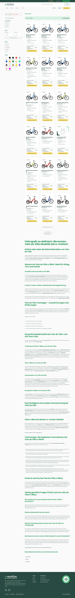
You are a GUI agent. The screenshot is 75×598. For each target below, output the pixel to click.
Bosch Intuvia (56, 354)
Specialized (28, 561)
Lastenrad (17, 8)
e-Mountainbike (46, 340)
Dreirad (11, 8)
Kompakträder (29, 394)
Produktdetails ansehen (32, 50)
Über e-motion (43, 577)
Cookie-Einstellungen (19, 594)
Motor (6, 41)
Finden (67, 4)
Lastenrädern (37, 379)
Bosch (52, 311)
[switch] (6, 14)
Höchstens (16, 32)
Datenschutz (12, 594)
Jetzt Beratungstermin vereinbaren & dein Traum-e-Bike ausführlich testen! (38, 547)
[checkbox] (5, 23)
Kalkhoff (27, 559)
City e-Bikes (49, 366)
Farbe (6, 55)
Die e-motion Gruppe (44, 581)
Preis (6, 30)
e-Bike (7, 8)
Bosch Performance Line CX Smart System (32, 355)
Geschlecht (7, 21)
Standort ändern (66, 18)
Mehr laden (47, 233)
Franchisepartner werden (44, 579)
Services (54, 8)
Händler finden (66, 8)
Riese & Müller (28, 556)
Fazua (56, 311)
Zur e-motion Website (66, 594)
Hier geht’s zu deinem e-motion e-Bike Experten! (33, 432)
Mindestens (6, 32)
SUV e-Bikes (34, 340)
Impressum (7, 594)
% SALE (22, 8)
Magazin (59, 8)
